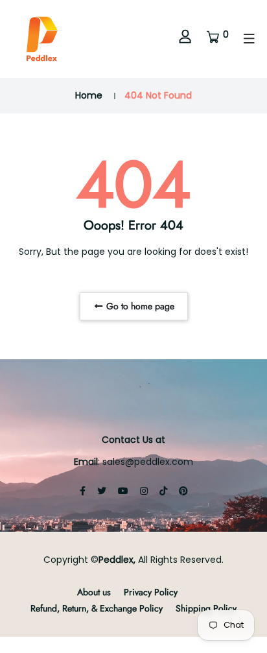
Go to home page (139, 306)
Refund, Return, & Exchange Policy (96, 608)
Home (88, 95)
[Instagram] (144, 490)
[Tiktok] (163, 490)
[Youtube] (123, 490)
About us (94, 592)
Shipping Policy (206, 608)
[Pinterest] (183, 490)
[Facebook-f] (82, 490)
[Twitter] (102, 490)
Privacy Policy (151, 592)
